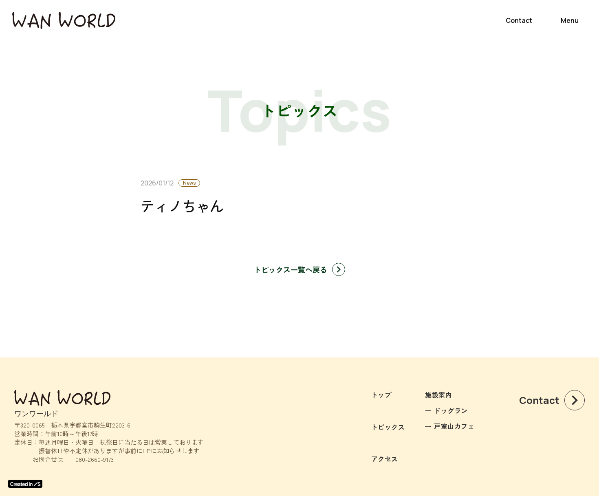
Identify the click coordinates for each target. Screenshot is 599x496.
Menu (570, 20)
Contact (519, 20)
